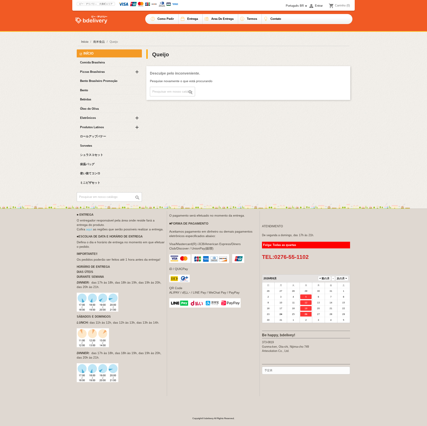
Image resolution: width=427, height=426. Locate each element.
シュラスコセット (91, 154)
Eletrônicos (88, 118)
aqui (89, 229)
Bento (84, 90)
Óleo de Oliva (89, 108)
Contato (275, 18)
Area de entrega (222, 18)
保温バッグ (87, 164)
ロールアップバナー (93, 136)
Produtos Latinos (92, 127)
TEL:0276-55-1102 (285, 257)
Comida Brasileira (92, 62)
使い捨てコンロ (90, 173)
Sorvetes (86, 145)
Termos (252, 18)
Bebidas (85, 99)
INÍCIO (88, 53)
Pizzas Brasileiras (92, 71)
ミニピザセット (90, 182)
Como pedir (165, 18)
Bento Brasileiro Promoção (98, 81)
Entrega (192, 18)
